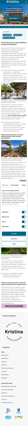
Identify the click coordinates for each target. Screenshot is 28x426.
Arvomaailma (4, 358)
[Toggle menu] (26, 1)
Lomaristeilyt (7, 35)
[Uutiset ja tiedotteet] (25, 315)
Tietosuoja (4, 399)
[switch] (24, 217)
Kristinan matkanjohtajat (7, 368)
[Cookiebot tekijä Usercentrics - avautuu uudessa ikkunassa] (19, 181)
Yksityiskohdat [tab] (14, 185)
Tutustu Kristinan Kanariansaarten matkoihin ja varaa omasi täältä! (14, 306)
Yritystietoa (4, 361)
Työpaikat (4, 371)
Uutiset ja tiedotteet (9, 316)
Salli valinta (14, 238)
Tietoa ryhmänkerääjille (7, 389)
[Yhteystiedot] (25, 347)
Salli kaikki (14, 233)
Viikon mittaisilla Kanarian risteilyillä (17, 115)
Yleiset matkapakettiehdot (8, 396)
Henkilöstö (4, 364)
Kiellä (14, 244)
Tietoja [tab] (23, 185)
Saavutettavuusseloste (7, 402)
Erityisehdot (4, 393)
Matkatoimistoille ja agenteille (8, 386)
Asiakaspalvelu (5, 374)
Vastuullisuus (4, 378)
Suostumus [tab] (5, 185)
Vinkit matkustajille (8, 37)
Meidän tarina (5, 355)
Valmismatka (17, 35)
